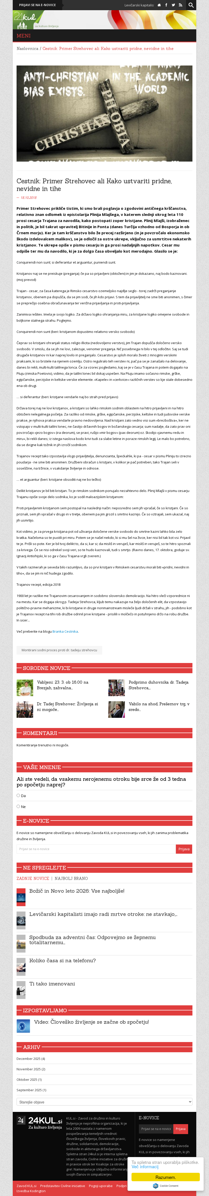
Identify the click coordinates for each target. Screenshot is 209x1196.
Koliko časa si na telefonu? (62, 960)
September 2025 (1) (31, 1090)
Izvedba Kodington (31, 1191)
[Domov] (159, 5)
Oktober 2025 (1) (29, 1079)
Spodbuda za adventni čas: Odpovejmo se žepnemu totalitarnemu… (92, 939)
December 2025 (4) (31, 1058)
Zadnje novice (33, 878)
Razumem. (165, 1177)
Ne (23, 806)
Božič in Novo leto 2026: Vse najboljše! (76, 891)
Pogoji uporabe (101, 1186)
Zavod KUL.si (26, 1186)
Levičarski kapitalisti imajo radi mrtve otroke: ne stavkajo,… (103, 914)
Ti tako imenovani (52, 983)
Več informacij (145, 1166)
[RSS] (180, 5)
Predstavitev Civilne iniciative (62, 1186)
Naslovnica (27, 48)
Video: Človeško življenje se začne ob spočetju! (91, 1022)
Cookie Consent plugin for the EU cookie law (165, 1186)
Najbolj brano (71, 878)
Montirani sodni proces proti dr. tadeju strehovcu (59, 650)
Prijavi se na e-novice (37, 5)
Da (23, 795)
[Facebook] (166, 5)
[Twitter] (173, 5)
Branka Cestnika (65, 631)
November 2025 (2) (31, 1069)
